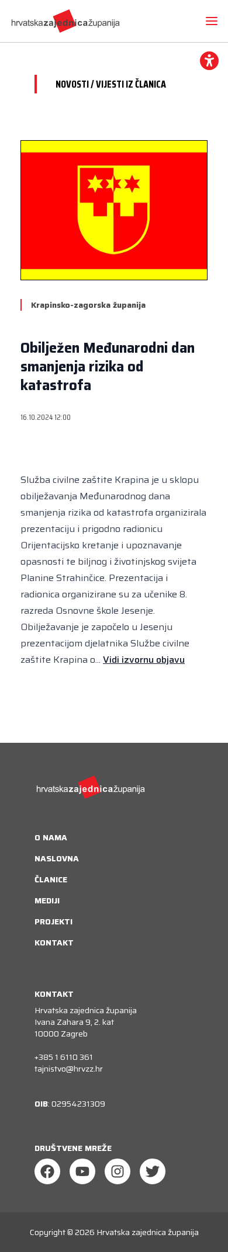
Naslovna (56, 858)
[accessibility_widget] (209, 61)
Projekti (53, 921)
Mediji (47, 900)
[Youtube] (82, 1171)
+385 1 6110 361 (63, 1057)
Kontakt (54, 942)
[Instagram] (117, 1171)
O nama (50, 837)
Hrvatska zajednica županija (147, 1232)
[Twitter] (152, 1171)
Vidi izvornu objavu (144, 659)
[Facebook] (47, 1171)
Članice (50, 879)
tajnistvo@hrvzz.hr (68, 1068)
